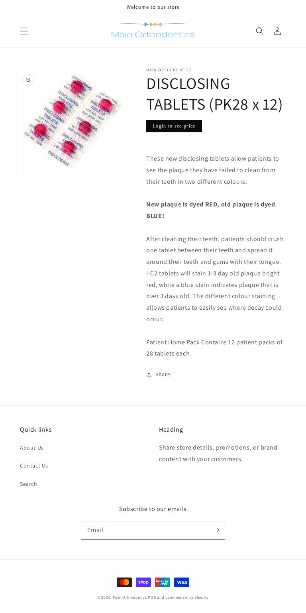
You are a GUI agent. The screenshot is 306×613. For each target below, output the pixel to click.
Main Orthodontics (130, 597)
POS (152, 597)
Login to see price (174, 126)
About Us (32, 447)
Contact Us (34, 465)
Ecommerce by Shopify (187, 597)
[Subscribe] (216, 530)
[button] (24, 31)
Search (28, 483)
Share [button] (162, 374)
